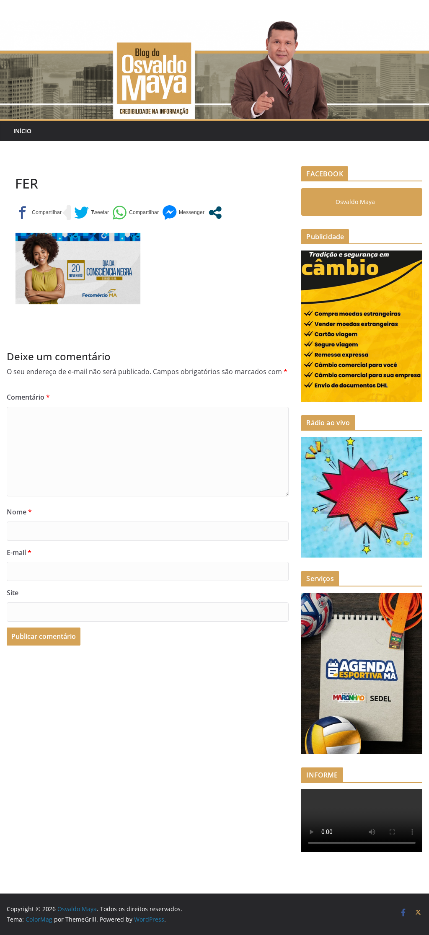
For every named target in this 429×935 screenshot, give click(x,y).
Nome (19, 512)
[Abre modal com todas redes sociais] (215, 212)
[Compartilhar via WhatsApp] (135, 212)
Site (12, 592)
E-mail (19, 552)
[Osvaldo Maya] (214, 26)
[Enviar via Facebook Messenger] (183, 212)
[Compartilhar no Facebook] (38, 212)
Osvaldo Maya (355, 202)
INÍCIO (22, 131)
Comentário (28, 397)
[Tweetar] (91, 212)
